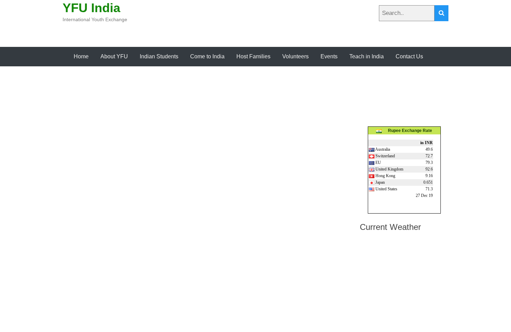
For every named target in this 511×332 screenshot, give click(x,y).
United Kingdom (388, 169)
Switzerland (384, 155)
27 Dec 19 (424, 195)
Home (81, 56)
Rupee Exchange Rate (407, 130)
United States (385, 188)
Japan (379, 182)
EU (377, 162)
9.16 (429, 175)
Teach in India (366, 56)
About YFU (114, 56)
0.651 (428, 182)
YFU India (91, 8)
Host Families (253, 56)
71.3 (429, 188)
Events (329, 56)
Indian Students (159, 56)
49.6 (429, 149)
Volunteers (295, 56)
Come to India (207, 56)
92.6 (429, 169)
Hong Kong (384, 175)
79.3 (429, 162)
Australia (382, 149)
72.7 (429, 155)
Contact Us (409, 56)
